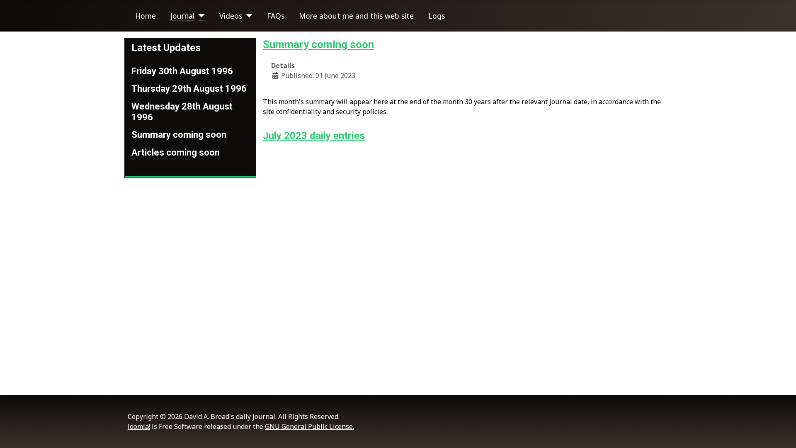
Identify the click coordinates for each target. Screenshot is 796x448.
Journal (182, 16)
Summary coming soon (178, 134)
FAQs (275, 16)
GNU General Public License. (309, 426)
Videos (230, 16)
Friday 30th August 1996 (182, 71)
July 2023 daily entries (314, 135)
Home (145, 16)
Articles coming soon (175, 152)
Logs (436, 16)
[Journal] (199, 15)
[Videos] (247, 15)
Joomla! (139, 426)
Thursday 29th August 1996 (189, 88)
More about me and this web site (356, 16)
